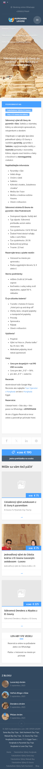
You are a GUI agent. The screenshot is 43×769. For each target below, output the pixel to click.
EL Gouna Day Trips (30, 736)
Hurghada (28, 391)
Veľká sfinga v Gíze (19, 693)
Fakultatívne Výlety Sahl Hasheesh (19, 766)
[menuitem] (5, 2)
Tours (12, 29)
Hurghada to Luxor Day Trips (21, 746)
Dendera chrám (17, 703)
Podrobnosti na (13, 104)
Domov (5, 29)
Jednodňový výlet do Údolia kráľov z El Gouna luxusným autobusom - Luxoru (19, 558)
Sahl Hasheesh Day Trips (30, 732)
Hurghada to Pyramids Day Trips (21, 743)
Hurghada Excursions (13, 739)
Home (9, 752)
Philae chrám (16, 714)
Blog (37, 766)
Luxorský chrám (17, 682)
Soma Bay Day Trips (11, 732)
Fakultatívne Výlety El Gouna (18, 110)
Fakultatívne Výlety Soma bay (22, 756)
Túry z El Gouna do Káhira (17, 114)
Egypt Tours (31, 739)
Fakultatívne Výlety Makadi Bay (23, 759)
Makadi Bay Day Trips (13, 736)
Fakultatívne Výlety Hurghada (25, 752)
